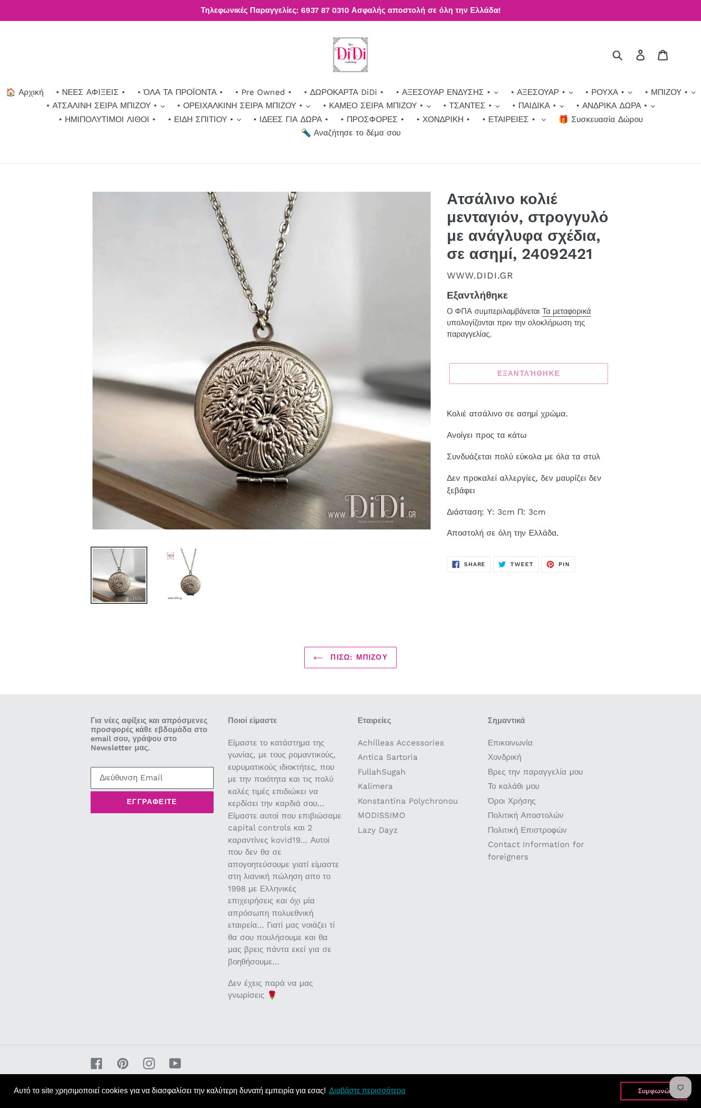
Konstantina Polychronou (408, 801)
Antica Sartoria (388, 757)
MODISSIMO (381, 815)
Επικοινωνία (510, 742)
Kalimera (375, 786)
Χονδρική (504, 757)
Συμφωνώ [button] (654, 1091)
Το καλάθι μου (513, 786)
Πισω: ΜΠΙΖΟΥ (358, 657)
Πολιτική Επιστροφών (527, 830)
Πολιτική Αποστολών (526, 815)
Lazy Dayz (378, 830)
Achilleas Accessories (401, 742)
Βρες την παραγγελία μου (535, 772)
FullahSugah (382, 772)
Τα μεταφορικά (566, 311)
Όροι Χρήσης (512, 801)
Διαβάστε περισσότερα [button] (367, 1091)
